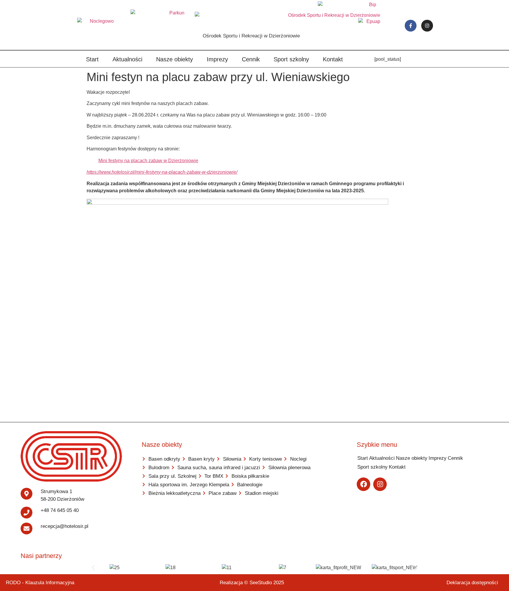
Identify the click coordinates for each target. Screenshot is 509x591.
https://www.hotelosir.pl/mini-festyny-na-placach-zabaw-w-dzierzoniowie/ (162, 172)
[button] (93, 567)
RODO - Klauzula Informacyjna (40, 582)
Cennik (251, 59)
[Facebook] (363, 484)
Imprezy (217, 59)
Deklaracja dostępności (472, 582)
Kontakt (333, 59)
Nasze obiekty (174, 59)
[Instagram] (427, 26)
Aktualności (127, 59)
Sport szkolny (291, 59)
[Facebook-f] (411, 26)
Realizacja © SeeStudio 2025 (252, 582)
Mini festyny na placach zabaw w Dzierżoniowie (148, 160)
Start (92, 59)
